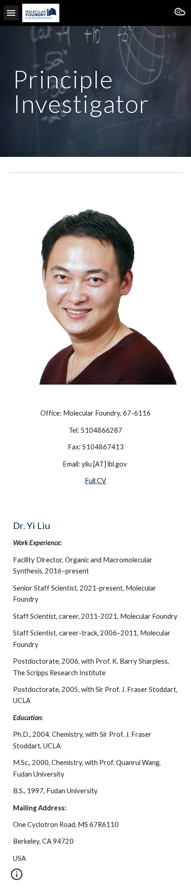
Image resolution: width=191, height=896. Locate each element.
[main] (95, 91)
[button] (11, 12)
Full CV (95, 481)
